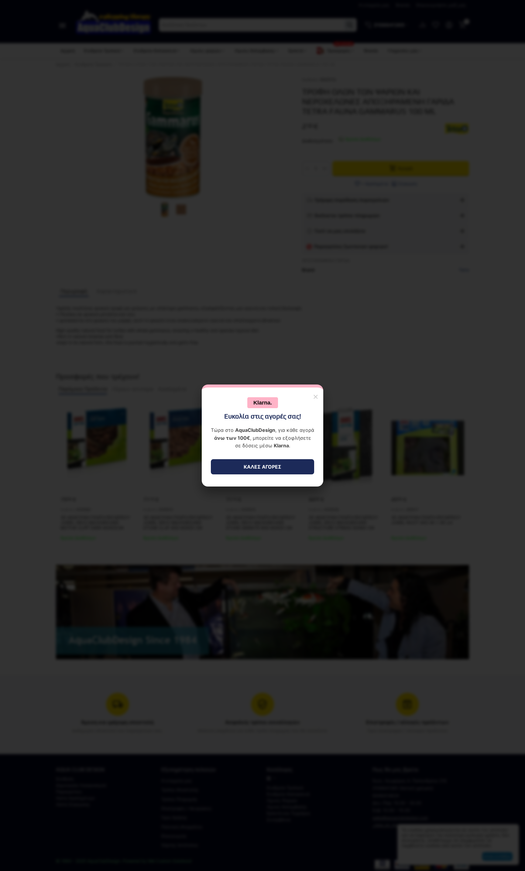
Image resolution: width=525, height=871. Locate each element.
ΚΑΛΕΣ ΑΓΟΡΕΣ (262, 467)
